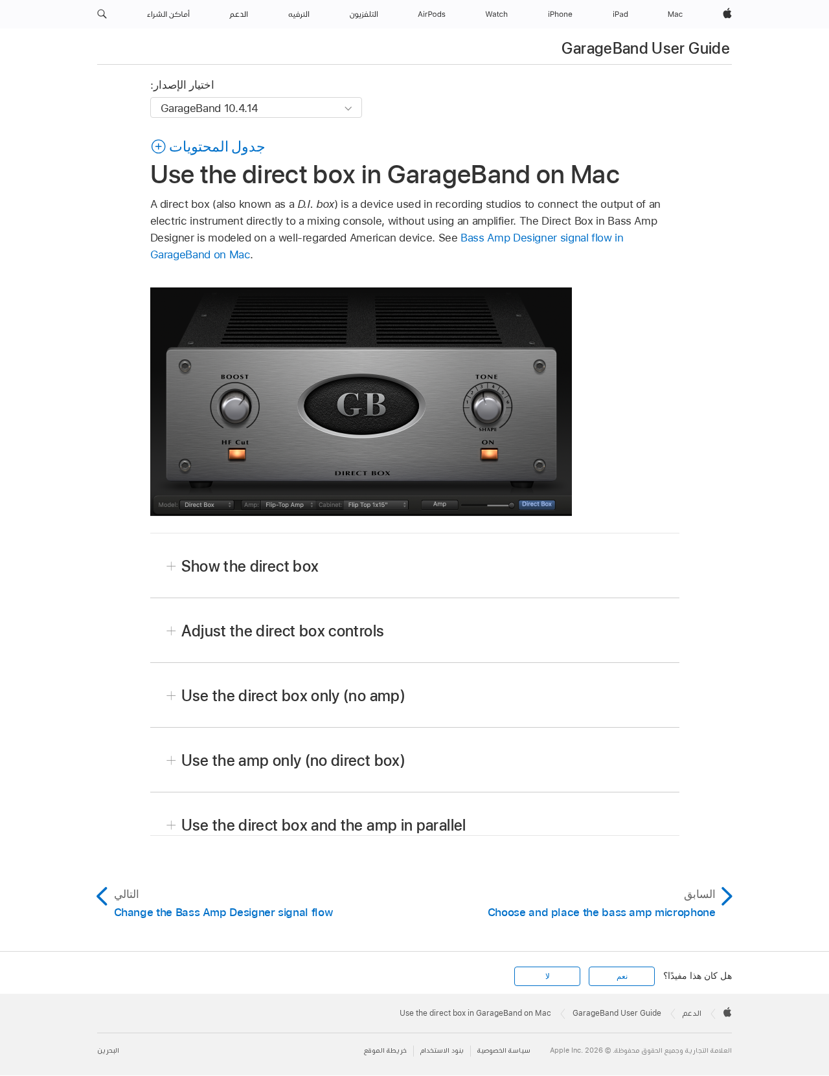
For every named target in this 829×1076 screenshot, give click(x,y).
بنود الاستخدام (442, 1050)
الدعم (692, 1013)
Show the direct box (250, 566)
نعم (622, 976)
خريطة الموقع (385, 1050)
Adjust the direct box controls (283, 631)
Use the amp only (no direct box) (293, 760)
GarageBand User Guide (646, 48)
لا (547, 976)
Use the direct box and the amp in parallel (323, 825)
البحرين (108, 1050)
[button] (102, 14)
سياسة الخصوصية (503, 1050)
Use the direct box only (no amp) (293, 695)
